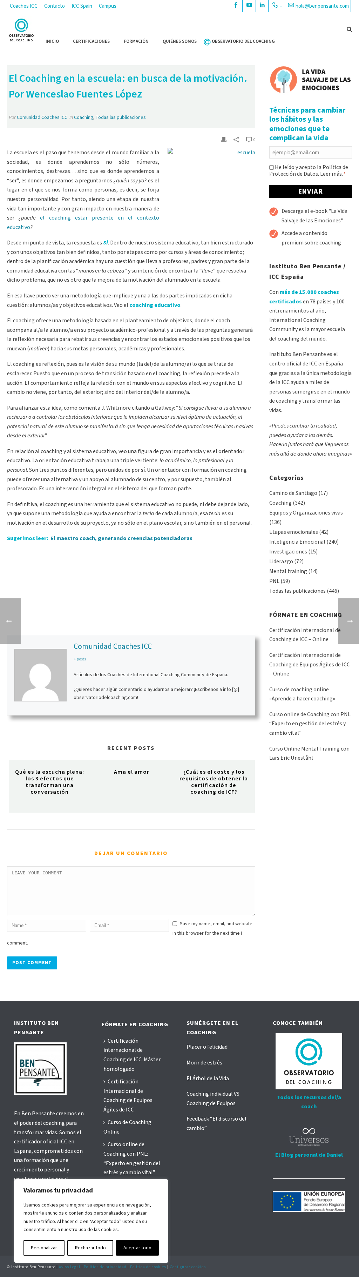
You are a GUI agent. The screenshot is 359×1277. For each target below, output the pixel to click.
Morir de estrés (204, 1063)
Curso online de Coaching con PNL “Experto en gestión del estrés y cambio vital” (310, 724)
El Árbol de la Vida (208, 1078)
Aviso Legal (69, 1267)
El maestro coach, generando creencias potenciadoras (121, 538)
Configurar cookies (188, 1267)
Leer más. (331, 174)
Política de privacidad (105, 1267)
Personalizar (44, 1247)
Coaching (83, 117)
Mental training (288, 571)
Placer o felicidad (207, 1047)
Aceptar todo (137, 1247)
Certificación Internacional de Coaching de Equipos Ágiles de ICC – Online (309, 664)
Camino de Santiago (293, 493)
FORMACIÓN (136, 41)
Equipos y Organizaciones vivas (306, 513)
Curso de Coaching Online (127, 1127)
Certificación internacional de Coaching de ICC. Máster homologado (132, 1055)
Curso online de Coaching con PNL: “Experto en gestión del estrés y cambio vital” (131, 1158)
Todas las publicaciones (120, 117)
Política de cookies (148, 1267)
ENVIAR (310, 191)
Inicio (52, 41)
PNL (274, 581)
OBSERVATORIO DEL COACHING (243, 41)
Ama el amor (131, 772)
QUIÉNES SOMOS (180, 41)
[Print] (223, 139)
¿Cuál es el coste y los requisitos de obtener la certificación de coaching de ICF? (214, 782)
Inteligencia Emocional (297, 542)
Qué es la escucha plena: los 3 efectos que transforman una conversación (49, 782)
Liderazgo (281, 561)
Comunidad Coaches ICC (42, 117)
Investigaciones (288, 552)
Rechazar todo (90, 1247)
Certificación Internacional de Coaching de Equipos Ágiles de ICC (128, 1096)
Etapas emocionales (293, 532)
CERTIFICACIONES (91, 41)
